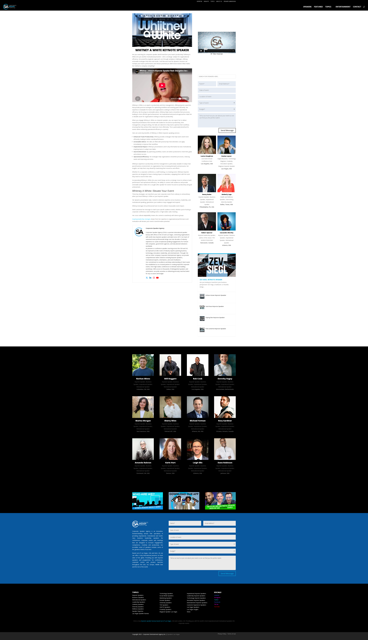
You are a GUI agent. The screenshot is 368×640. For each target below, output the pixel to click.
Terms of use (231, 634)
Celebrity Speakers (138, 604)
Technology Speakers (166, 593)
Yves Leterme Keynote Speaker (215, 329)
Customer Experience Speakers (196, 605)
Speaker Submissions (230, 1)
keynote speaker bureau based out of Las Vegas (156, 621)
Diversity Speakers (138, 607)
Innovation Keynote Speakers (196, 600)
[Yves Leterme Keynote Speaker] (202, 329)
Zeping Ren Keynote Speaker (215, 317)
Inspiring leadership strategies (141, 219)
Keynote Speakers (137, 595)
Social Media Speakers (166, 596)
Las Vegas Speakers (193, 607)
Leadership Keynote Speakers (196, 596)
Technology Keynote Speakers (196, 598)
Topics (212, 1)
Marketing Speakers (166, 598)
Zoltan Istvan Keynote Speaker (215, 295)
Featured (318, 7)
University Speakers (166, 603)
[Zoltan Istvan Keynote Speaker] (202, 296)
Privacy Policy (222, 634)
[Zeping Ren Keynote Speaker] (202, 318)
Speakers (307, 7)
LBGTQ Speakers (165, 607)
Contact (357, 7)
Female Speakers (165, 600)
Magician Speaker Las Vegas (168, 612)
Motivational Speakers (139, 600)
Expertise (199, 1)
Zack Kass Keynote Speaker (214, 306)
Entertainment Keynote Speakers (197, 603)
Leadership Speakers (138, 602)
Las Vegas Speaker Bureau (140, 613)
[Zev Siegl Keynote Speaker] (217, 265)
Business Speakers (138, 597)
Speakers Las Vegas (173, 634)
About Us (219, 1)
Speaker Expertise (137, 611)
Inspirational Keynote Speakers (196, 593)
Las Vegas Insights (192, 609)
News (188, 612)
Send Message (227, 130)
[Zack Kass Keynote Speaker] (202, 307)
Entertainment (343, 7)
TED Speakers (164, 605)
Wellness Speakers (138, 609)
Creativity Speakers (165, 609)
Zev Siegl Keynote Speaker (211, 280)
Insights (206, 1)
